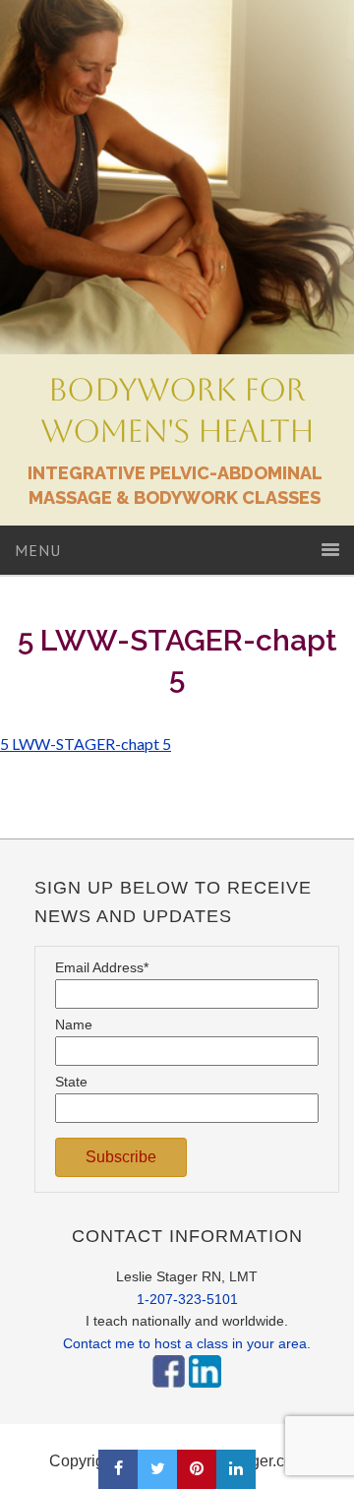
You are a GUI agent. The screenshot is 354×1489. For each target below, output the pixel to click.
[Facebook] (168, 1392)
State (71, 1081)
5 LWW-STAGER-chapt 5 (85, 743)
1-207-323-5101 (187, 1299)
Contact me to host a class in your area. (187, 1343)
